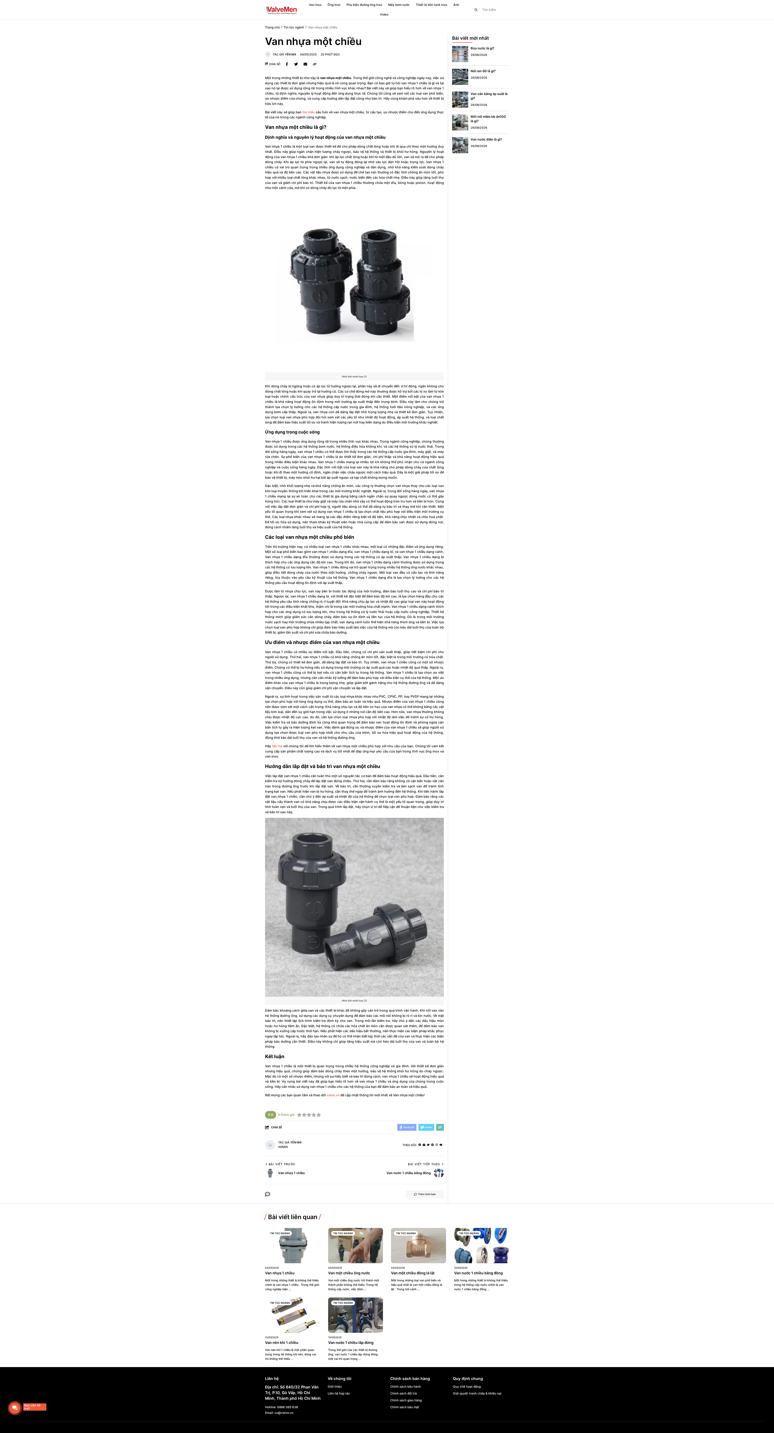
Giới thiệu (335, 1386)
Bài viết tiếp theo (424, 1164)
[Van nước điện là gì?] (460, 145)
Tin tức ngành (280, 1233)
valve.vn (333, 1095)
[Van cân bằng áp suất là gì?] (460, 100)
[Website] (424, 1145)
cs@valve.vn (284, 1413)
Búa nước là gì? (482, 48)
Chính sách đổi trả (403, 1393)
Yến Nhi (290, 54)
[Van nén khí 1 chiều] (292, 1315)
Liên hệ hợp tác (339, 1393)
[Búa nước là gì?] (460, 54)
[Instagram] (436, 1145)
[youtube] (441, 1145)
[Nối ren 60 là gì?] (460, 77)
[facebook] (419, 1145)
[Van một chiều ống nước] (355, 1245)
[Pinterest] (432, 1145)
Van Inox (315, 5)
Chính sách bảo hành (405, 1386)
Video (384, 14)
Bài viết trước (282, 1164)
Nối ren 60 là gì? (483, 71)
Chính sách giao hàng (406, 1400)
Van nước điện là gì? (486, 139)
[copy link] (315, 64)
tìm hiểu (308, 112)
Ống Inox (334, 5)
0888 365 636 (287, 1407)
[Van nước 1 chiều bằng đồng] (481, 1245)
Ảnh (456, 5)
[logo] (281, 10)
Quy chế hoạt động (467, 1386)
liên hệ (277, 746)
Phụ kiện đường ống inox (364, 5)
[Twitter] (428, 1145)
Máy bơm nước (399, 5)
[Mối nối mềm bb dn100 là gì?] (460, 122)
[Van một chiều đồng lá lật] (418, 1245)
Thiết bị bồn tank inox (431, 5)
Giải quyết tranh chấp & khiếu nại (477, 1393)
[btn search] (476, 10)
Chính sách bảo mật (404, 1407)
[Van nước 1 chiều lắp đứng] (355, 1315)
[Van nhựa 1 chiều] (292, 1245)
